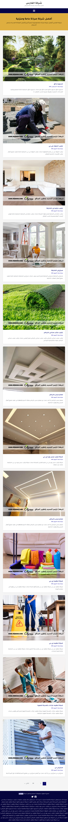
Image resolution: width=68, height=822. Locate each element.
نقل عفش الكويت (34, 802)
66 (33, 783)
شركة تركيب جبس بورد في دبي (53, 457)
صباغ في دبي (59, 768)
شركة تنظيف (59, 804)
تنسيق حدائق (58, 84)
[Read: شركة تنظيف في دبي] (34, 555)
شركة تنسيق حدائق (22, 802)
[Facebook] (35, 797)
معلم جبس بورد (25, 818)
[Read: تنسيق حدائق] (34, 58)
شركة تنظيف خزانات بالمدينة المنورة (50, 705)
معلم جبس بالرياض (56, 395)
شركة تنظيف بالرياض (37, 818)
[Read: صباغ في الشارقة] (34, 245)
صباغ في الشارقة (57, 270)
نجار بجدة (22, 820)
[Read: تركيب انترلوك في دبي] (34, 120)
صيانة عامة (60, 86)
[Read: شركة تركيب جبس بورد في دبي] (34, 431)
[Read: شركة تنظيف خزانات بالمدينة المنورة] (34, 680)
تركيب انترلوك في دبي (56, 146)
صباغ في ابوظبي (28, 815)
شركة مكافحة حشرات (48, 800)
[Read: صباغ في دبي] (34, 742)
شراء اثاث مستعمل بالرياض (9, 813)
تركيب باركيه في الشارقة (54, 208)
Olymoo (21, 793)
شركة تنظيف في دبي (56, 581)
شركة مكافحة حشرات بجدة (22, 808)
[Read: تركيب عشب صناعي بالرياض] (34, 307)
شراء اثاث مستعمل (61, 800)
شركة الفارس (34, 3)
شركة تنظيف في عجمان (59, 811)
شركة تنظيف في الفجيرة (21, 806)
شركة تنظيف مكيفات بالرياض (47, 808)
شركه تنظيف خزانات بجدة (58, 815)
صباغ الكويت (42, 820)
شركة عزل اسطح (49, 818)
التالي (26, 783)
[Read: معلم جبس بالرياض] (34, 369)
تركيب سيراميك (24, 804)
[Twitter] (32, 797)
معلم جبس (21, 813)
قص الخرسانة (57, 802)
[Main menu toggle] (34, 11)
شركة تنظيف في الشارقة (33, 813)
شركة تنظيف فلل (11, 802)
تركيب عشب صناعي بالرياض (53, 333)
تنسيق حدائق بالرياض (7, 808)
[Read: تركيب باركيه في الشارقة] (34, 183)
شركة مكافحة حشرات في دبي (38, 804)
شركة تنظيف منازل (14, 820)
